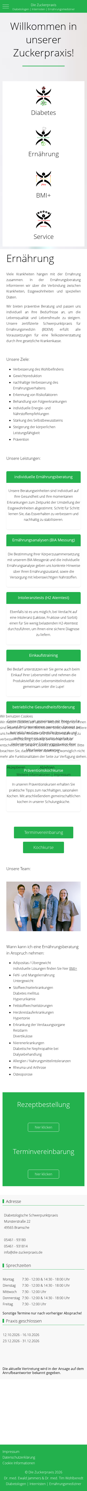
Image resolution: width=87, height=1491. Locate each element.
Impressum (62, 774)
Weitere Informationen (33, 774)
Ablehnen (47, 767)
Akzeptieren (16, 767)
